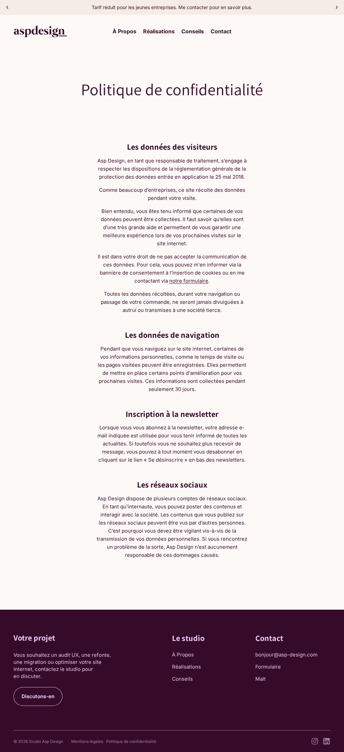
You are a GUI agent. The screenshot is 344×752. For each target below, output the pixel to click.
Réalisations (186, 667)
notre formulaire (188, 281)
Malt (260, 679)
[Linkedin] (326, 741)
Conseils (182, 679)
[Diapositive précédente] (7, 7)
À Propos (183, 654)
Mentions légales (87, 741)
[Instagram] (315, 741)
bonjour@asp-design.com (286, 654)
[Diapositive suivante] (336, 7)
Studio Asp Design (46, 741)
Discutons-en (38, 696)
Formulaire (268, 667)
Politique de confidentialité (131, 741)
